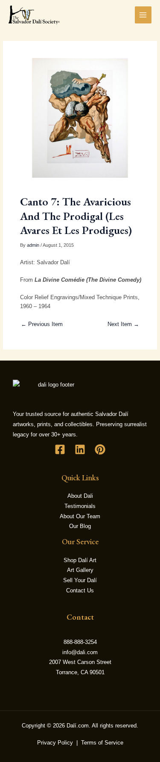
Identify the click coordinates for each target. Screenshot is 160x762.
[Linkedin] (80, 449)
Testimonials (80, 506)
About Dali (80, 496)
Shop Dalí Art (80, 560)
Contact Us (80, 590)
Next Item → (123, 324)
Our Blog (80, 526)
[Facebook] (60, 449)
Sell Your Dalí (80, 580)
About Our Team (80, 516)
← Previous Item (42, 324)
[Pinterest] (100, 449)
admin (33, 245)
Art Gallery (80, 570)
